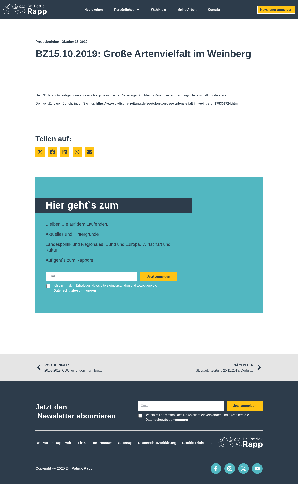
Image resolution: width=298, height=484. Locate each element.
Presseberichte (47, 41)
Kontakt (214, 9)
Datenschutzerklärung (157, 443)
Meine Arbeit (186, 9)
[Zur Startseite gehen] (25, 9)
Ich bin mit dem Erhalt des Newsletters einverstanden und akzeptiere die (105, 288)
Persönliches (124, 9)
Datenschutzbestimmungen (75, 290)
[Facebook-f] (216, 468)
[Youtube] (257, 468)
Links (82, 443)
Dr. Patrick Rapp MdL (53, 443)
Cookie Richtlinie (197, 443)
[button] (40, 152)
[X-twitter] (243, 468)
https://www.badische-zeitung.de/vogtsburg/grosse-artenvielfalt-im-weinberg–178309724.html (167, 103)
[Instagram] (229, 468)
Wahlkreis (158, 9)
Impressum (103, 443)
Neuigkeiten (93, 9)
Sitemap (125, 443)
